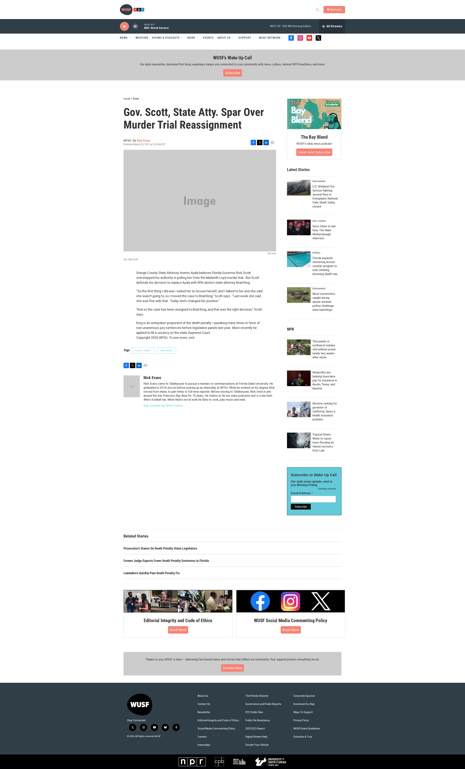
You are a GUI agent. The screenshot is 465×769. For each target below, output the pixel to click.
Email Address (302, 493)
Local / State (131, 98)
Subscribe (232, 73)
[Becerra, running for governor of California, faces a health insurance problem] (299, 409)
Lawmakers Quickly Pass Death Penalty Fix (152, 573)
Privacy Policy (301, 720)
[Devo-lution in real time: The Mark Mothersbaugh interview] (299, 227)
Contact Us (204, 704)
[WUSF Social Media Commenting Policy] (290, 601)
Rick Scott (166, 350)
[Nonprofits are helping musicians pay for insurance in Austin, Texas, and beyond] (299, 378)
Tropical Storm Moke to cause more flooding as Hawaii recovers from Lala (323, 442)
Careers (202, 736)
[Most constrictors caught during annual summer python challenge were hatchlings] (299, 295)
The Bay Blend (314, 137)
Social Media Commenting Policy (216, 728)
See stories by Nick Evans (163, 405)
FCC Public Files (254, 712)
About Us (203, 696)
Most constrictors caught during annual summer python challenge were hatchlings (323, 302)
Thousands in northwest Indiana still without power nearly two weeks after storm (324, 349)
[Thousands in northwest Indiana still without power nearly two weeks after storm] (299, 347)
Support (244, 37)
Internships (204, 745)
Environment (318, 181)
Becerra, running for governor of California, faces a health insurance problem (324, 411)
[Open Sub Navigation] (130, 37)
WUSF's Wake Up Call (232, 57)
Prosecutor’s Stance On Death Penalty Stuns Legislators (160, 548)
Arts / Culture (319, 220)
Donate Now (232, 668)
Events (208, 37)
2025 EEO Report (255, 728)
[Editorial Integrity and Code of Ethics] (178, 601)
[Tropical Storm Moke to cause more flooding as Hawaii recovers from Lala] (299, 440)
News (124, 37)
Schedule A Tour (302, 736)
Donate (335, 9)
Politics (316, 252)
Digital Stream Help (256, 736)
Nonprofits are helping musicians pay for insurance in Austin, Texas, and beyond (324, 380)
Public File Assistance (257, 720)
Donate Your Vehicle (257, 745)
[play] (124, 26)
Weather (142, 37)
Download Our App (304, 704)
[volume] (135, 26)
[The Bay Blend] (314, 114)
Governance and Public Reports (263, 704)
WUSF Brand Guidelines (306, 728)
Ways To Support (303, 712)
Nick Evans (143, 140)
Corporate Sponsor (304, 696)
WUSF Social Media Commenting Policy (290, 620)
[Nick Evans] (132, 386)
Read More (178, 630)
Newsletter (204, 712)
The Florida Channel (256, 696)
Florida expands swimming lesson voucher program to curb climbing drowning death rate (324, 266)
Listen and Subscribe (314, 152)
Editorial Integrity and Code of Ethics (178, 620)
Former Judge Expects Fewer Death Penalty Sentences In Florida (166, 561)
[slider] (141, 26)
